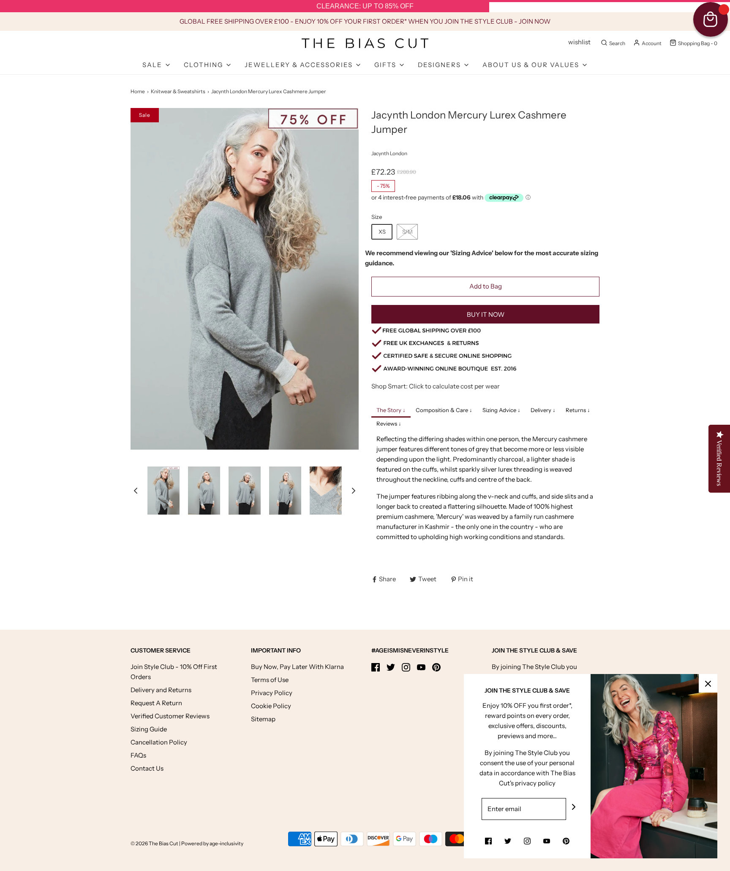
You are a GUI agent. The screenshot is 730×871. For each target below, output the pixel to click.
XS (382, 231)
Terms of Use (270, 680)
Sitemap (263, 719)
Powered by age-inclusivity (212, 843)
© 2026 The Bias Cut (155, 843)
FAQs (138, 755)
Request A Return (156, 703)
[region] (365, 6)
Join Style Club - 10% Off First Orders (174, 672)
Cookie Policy (271, 706)
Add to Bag (485, 286)
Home (138, 91)
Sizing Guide (149, 729)
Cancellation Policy (159, 742)
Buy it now (485, 314)
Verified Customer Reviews (170, 716)
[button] (136, 490)
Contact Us (147, 768)
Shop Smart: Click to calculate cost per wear (435, 386)
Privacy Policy (271, 693)
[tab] (391, 411)
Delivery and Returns (161, 690)
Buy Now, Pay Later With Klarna (297, 667)
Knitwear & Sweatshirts (178, 91)
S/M (407, 231)
